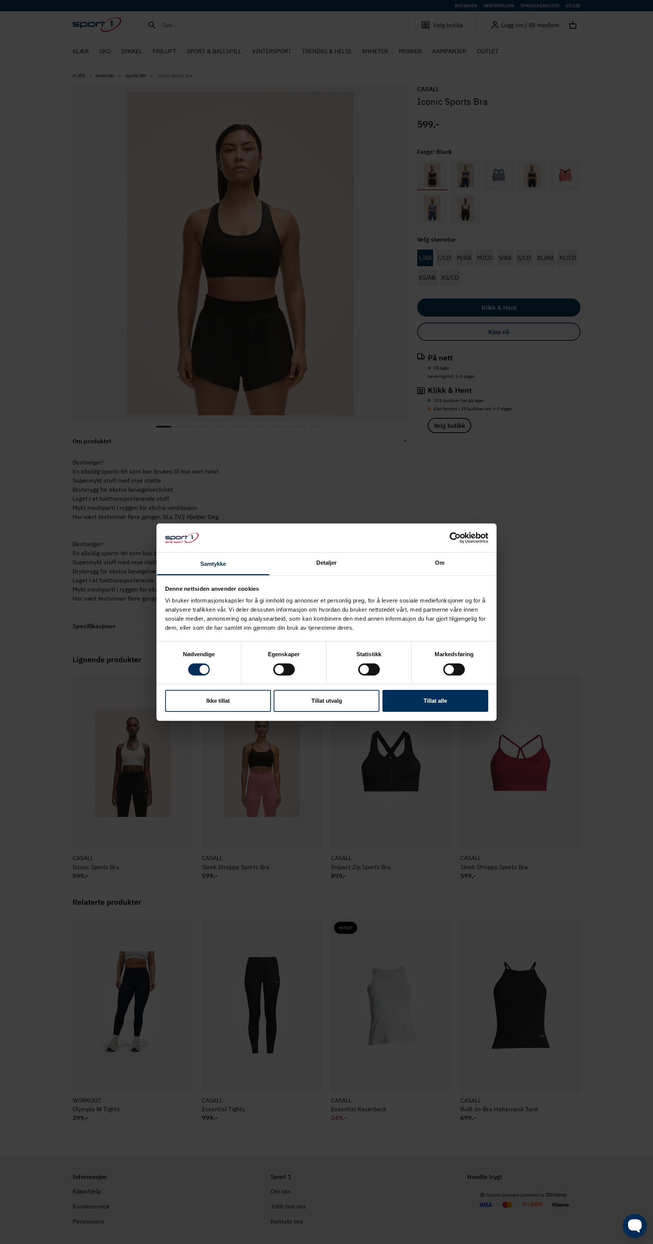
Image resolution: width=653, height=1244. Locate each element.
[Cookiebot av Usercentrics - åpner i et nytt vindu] (455, 538)
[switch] (284, 669)
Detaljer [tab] (326, 562)
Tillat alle (435, 700)
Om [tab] (439, 562)
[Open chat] (635, 1226)
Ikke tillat (218, 700)
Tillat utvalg (326, 700)
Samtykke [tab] (213, 564)
